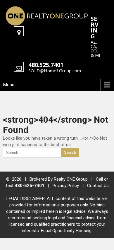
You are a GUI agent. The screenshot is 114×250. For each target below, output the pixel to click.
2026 (17, 179)
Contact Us (98, 185)
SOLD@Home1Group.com (54, 70)
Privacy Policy (66, 185)
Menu (8, 85)
